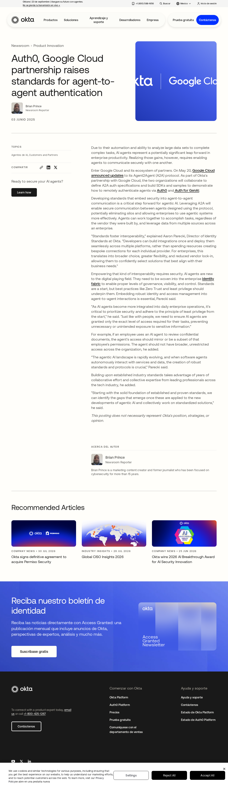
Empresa (153, 20)
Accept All (207, 775)
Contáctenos (207, 20)
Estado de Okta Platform (197, 712)
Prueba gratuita (183, 20)
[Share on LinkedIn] (48, 167)
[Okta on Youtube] (13, 762)
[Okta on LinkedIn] (29, 762)
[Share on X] (55, 167)
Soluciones (71, 20)
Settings (131, 775)
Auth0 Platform (120, 704)
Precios (114, 712)
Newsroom (20, 45)
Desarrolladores (129, 20)
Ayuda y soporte (192, 697)
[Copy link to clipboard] (41, 167)
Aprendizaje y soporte (99, 20)
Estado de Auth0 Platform (198, 719)
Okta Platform (119, 697)
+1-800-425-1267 (35, 713)
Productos (51, 20)
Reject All (169, 775)
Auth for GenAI (186, 190)
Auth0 (162, 190)
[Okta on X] (21, 762)
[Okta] (22, 20)
